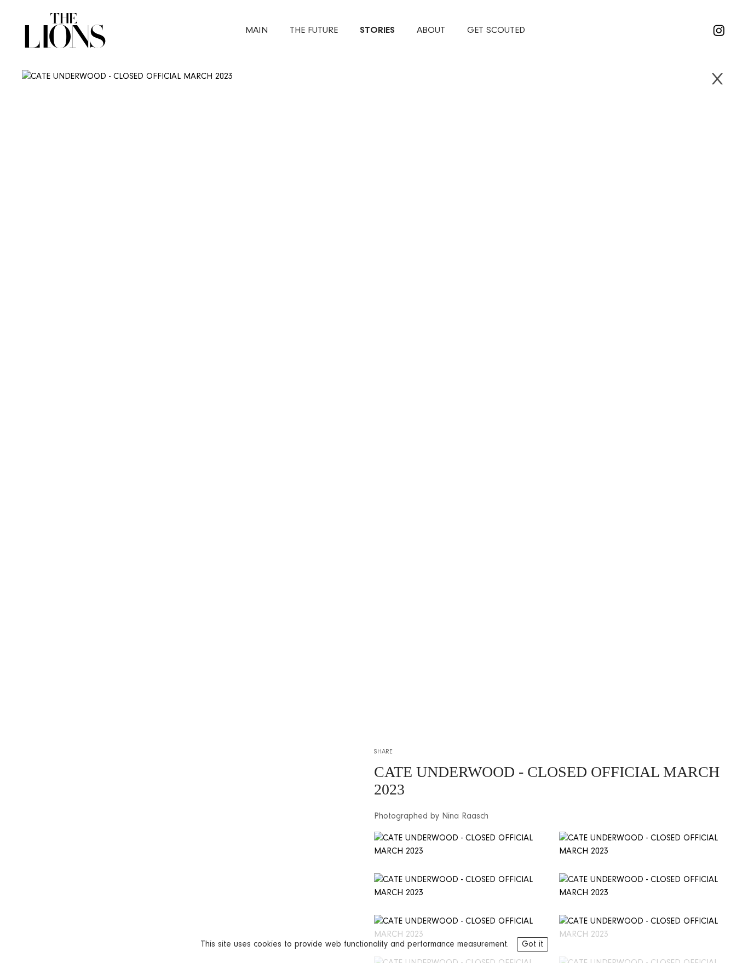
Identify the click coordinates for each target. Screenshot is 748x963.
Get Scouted (496, 30)
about (431, 30)
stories (377, 30)
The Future (314, 30)
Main (256, 30)
